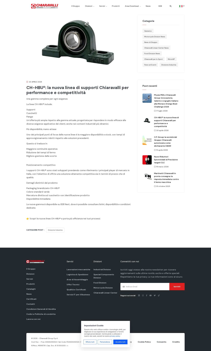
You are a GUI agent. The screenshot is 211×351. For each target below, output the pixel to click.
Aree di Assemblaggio (77, 279)
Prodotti (116, 6)
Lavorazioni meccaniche (78, 269)
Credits (176, 342)
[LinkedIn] (139, 295)
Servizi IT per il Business (78, 294)
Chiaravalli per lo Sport (153, 59)
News (148, 6)
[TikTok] (159, 295)
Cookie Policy (144, 342)
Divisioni (88, 6)
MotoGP (171, 59)
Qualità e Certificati (76, 289)
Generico (148, 31)
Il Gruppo (76, 6)
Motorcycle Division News (154, 37)
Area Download (132, 6)
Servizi (102, 6)
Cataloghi (31, 289)
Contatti (30, 304)
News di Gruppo (150, 42)
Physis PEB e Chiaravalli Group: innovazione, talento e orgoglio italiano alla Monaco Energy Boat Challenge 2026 (166, 101)
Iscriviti (177, 286)
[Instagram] (143, 295)
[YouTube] (150, 295)
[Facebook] (147, 295)
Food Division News (152, 53)
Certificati (31, 299)
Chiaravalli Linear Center (105, 292)
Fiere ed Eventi (150, 65)
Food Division (100, 282)
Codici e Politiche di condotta (40, 314)
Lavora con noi (33, 319)
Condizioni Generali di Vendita (41, 309)
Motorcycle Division (103, 287)
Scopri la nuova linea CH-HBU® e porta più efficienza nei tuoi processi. (65, 218)
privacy (143, 276)
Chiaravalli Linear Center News (156, 48)
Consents (161, 342)
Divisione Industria (55, 230)
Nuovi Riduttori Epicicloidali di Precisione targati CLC (166, 159)
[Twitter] (155, 295)
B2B (160, 6)
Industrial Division (102, 269)
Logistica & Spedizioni (77, 274)
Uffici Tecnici (73, 284)
